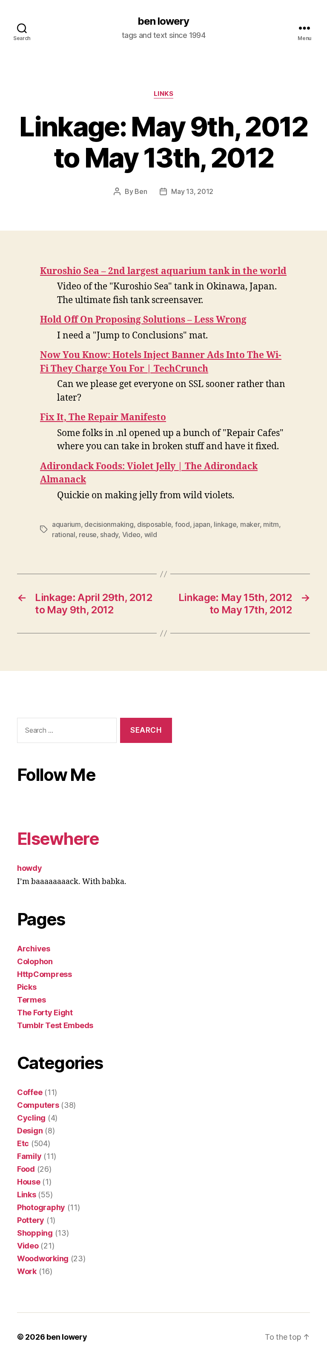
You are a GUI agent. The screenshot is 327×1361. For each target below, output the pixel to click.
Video (131, 534)
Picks (27, 986)
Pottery (30, 1220)
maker (250, 524)
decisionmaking (108, 524)
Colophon (35, 961)
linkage (225, 524)
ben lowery (163, 21)
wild (150, 534)
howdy (29, 868)
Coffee (29, 1092)
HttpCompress (44, 974)
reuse (88, 534)
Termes (31, 999)
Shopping (35, 1232)
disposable (154, 524)
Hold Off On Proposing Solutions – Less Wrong (143, 320)
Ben (141, 191)
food (182, 524)
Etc (23, 1143)
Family (29, 1156)
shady (109, 534)
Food (26, 1169)
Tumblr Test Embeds (55, 1025)
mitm (271, 524)
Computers (38, 1105)
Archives (33, 948)
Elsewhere (58, 838)
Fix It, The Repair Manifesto (103, 417)
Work (27, 1271)
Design (30, 1130)
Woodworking (43, 1258)
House (28, 1181)
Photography (41, 1207)
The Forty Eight (45, 1012)
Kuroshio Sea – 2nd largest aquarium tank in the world (163, 271)
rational (63, 534)
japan (201, 524)
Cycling (31, 1117)
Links (164, 94)
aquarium (66, 524)
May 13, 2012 (192, 191)
